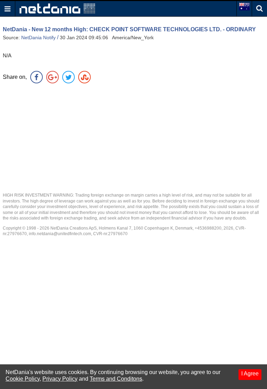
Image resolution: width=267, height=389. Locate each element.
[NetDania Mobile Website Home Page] (57, 8)
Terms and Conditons (116, 379)
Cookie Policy (23, 379)
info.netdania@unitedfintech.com (60, 233)
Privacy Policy (60, 379)
